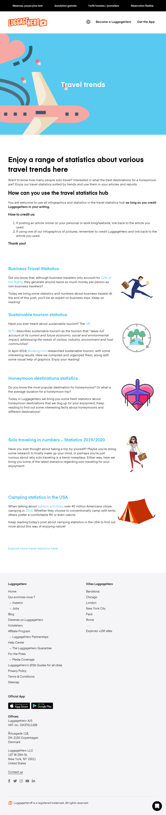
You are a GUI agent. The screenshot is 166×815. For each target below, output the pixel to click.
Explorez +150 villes (99, 631)
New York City (95, 608)
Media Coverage (23, 659)
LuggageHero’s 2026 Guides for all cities (35, 665)
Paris (89, 614)
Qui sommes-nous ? (21, 597)
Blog (11, 614)
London (91, 603)
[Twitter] (15, 781)
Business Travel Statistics (33, 268)
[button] (157, 806)
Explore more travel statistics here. (33, 548)
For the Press (17, 654)
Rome (90, 620)
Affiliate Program (19, 631)
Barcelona (92, 591)
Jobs (15, 608)
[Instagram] (21, 781)
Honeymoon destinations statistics (43, 378)
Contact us (15, 772)
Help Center (16, 642)
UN (88, 323)
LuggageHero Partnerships (30, 637)
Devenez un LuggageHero (25, 620)
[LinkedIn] (33, 781)
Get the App (146, 21)
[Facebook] (9, 781)
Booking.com (37, 351)
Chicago (91, 597)
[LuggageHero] (27, 25)
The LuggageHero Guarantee (32, 648)
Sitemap (13, 682)
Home (12, 591)
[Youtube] (27, 781)
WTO (12, 331)
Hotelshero (15, 625)
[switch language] (88, 21)
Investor (17, 603)
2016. (29, 510)
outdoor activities (50, 506)
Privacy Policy (17, 671)
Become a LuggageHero (113, 21)
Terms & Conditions (21, 676)
